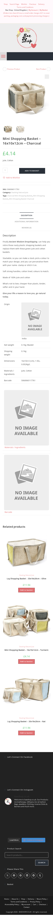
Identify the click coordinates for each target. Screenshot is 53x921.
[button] (47, 76)
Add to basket (32, 171)
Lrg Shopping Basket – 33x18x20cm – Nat (26, 721)
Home (6, 899)
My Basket (44, 10)
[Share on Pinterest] (20, 875)
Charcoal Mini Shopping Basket (19, 195)
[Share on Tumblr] (40, 875)
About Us (15, 899)
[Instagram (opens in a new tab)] (28, 18)
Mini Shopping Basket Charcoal (21, 199)
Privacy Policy (35, 902)
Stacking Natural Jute (19, 192)
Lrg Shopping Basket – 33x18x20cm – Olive (26, 578)
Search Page (14, 4)
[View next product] (48, 69)
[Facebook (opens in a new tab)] (25, 18)
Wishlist (24, 4)
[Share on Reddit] (33, 875)
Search (41, 862)
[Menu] (3, 56)
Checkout (32, 4)
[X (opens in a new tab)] (21, 18)
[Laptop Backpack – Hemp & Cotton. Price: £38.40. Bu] (26, 823)
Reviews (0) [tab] (26, 228)
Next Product (41, 69)
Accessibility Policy (12, 904)
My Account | (34, 10)
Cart (34, 904)
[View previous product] (5, 69)
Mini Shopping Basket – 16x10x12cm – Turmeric (26, 650)
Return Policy (41, 899)
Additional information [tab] (26, 221)
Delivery (41, 4)
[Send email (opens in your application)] (32, 18)
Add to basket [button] (26, 590)
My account (25, 904)
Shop (6, 4)
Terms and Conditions (25, 7)
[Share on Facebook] (14, 875)
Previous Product (13, 69)
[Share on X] (7, 875)
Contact (26, 907)
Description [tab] (26, 215)
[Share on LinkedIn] (27, 875)
